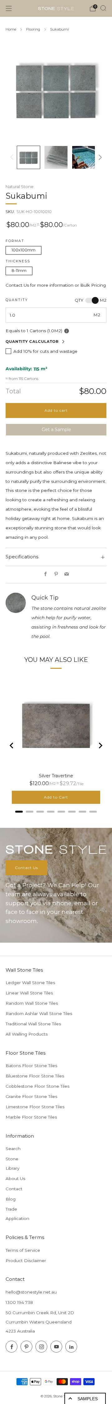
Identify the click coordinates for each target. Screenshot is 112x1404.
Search (13, 1148)
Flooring (33, 29)
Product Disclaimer (26, 1260)
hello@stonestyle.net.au (31, 1292)
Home (11, 29)
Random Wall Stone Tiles (32, 1003)
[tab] (19, 812)
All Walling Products (27, 1034)
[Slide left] (13, 157)
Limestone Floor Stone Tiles (35, 1106)
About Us (15, 1178)
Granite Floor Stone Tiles (31, 1096)
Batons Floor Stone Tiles (31, 1065)
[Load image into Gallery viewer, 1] (28, 157)
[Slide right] (99, 157)
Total (13, 391)
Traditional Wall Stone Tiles (33, 1023)
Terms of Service (23, 1250)
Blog (11, 1199)
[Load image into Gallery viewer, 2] (56, 157)
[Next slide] (100, 745)
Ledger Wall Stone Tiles (30, 982)
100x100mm (23, 250)
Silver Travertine (56, 776)
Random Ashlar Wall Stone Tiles (39, 1013)
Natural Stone (20, 186)
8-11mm (19, 270)
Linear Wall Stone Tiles (29, 992)
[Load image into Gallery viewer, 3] (83, 157)
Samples (87, 1398)
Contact (14, 1188)
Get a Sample (56, 429)
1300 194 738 (19, 1302)
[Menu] (9, 8)
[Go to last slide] (12, 745)
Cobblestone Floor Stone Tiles (37, 1086)
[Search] (103, 8)
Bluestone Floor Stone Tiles (35, 1075)
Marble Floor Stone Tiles (31, 1117)
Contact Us (26, 867)
